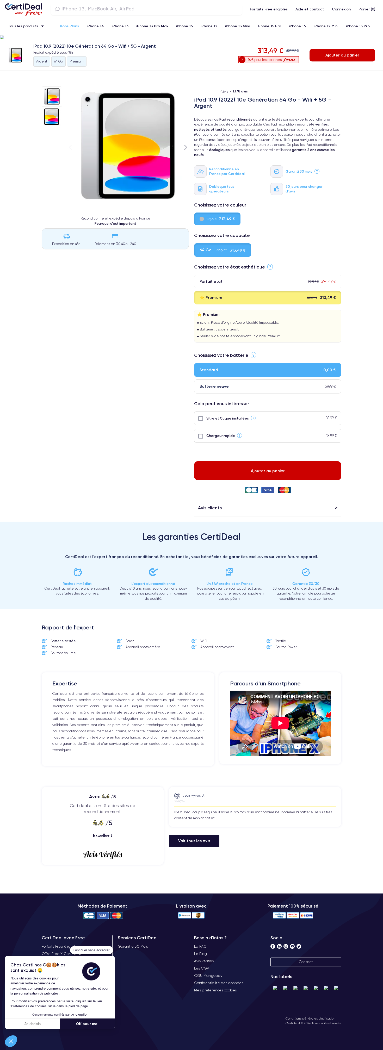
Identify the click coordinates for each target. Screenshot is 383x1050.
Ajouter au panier (342, 55)
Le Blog (200, 954)
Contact (306, 962)
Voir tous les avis (194, 840)
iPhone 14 (95, 26)
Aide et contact (309, 9)
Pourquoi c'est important (115, 223)
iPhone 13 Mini (237, 26)
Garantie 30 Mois (133, 946)
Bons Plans (69, 26)
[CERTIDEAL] (23, 9)
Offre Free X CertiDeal (61, 954)
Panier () (367, 9)
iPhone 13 (120, 26)
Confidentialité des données (218, 983)
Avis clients (210, 507)
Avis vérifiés (204, 961)
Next (186, 147)
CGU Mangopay (208, 975)
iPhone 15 (184, 26)
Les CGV (201, 968)
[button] (11, 1041)
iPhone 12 (209, 26)
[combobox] (146, 9)
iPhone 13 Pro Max (152, 26)
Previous (70, 147)
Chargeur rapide (221, 436)
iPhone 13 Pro (358, 26)
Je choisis (32, 1024)
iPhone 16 (297, 26)
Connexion (341, 9)
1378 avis (240, 91)
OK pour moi (87, 1024)
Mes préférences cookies (215, 990)
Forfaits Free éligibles (269, 9)
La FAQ (200, 946)
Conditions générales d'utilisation (310, 1018)
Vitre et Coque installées (228, 418)
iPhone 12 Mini (326, 26)
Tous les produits (23, 26)
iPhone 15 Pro (269, 26)
